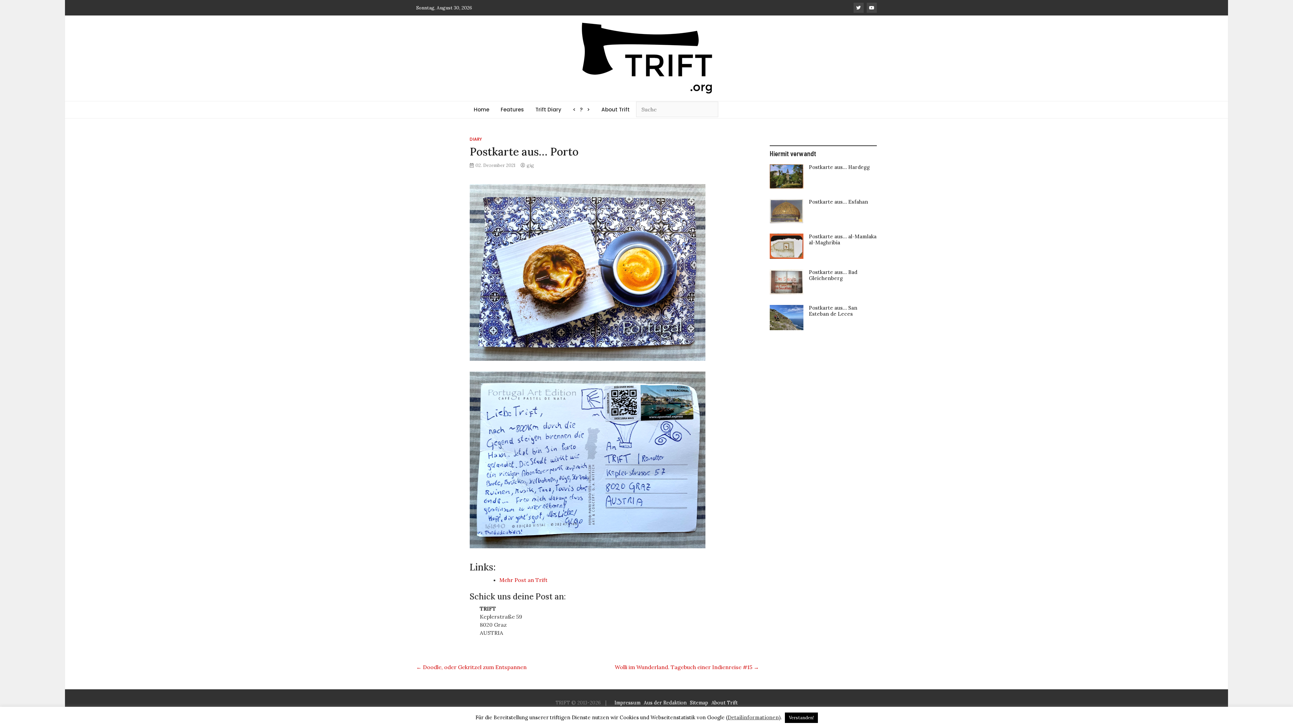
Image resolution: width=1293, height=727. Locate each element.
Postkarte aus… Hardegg (839, 167)
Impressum (627, 703)
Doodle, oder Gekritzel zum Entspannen (471, 667)
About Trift (615, 109)
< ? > (581, 109)
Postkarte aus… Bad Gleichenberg (833, 275)
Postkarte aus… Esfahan (838, 202)
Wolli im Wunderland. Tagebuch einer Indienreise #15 (687, 667)
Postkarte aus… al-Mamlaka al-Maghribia (842, 239)
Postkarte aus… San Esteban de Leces (833, 311)
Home (481, 109)
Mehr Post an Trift (523, 580)
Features (512, 109)
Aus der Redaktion (665, 703)
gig (530, 165)
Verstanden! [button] (801, 718)
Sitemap (699, 703)
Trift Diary (548, 109)
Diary (476, 139)
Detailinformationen (753, 717)
